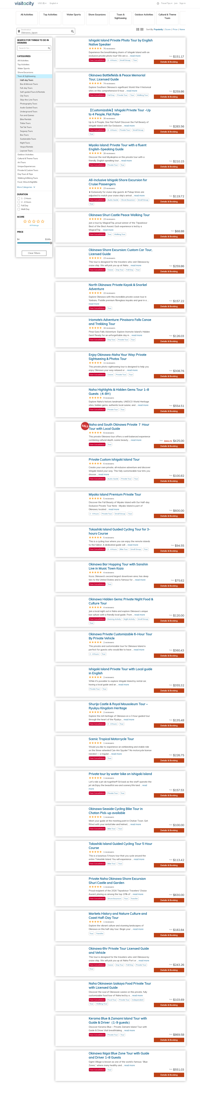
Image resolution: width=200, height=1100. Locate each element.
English (53, 3)
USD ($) (41, 3)
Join (176, 3)
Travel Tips (166, 3)
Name (182, 29)
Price (175, 29)
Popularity (158, 29)
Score (168, 29)
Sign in (183, 3)
